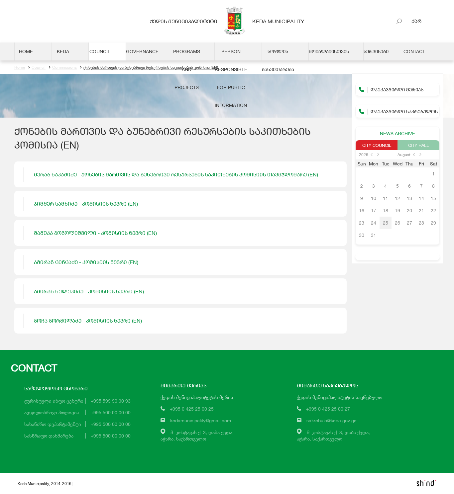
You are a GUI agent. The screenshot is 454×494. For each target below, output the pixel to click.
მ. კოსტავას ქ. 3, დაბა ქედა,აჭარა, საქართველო (197, 436)
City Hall (418, 145)
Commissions (64, 67)
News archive (397, 133)
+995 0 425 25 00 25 (192, 409)
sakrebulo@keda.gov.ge (331, 420)
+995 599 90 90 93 (111, 401)
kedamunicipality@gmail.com (200, 420)
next (378, 154)
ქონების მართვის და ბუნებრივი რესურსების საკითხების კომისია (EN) (150, 67)
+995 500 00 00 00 (111, 412)
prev (371, 154)
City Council (376, 145)
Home (19, 67)
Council (39, 67)
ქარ (414, 21)
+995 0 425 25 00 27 (328, 409)
